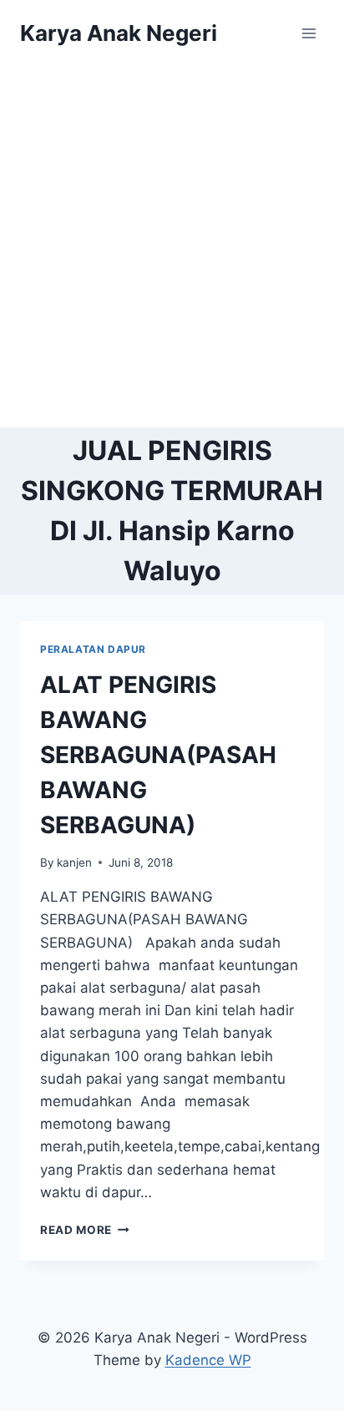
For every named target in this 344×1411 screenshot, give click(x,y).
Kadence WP (208, 1360)
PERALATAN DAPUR (93, 649)
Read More (84, 1230)
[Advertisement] (172, 247)
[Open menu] (308, 33)
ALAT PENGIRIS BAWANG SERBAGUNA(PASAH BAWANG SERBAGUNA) (158, 754)
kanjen (74, 862)
